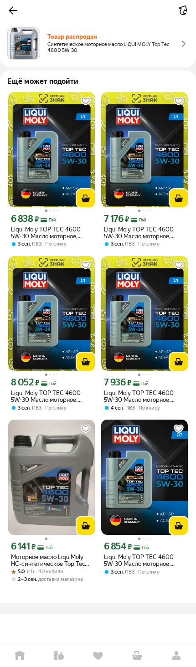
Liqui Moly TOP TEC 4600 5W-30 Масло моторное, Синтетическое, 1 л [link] (46, 233)
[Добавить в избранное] (85, 101)
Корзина (137, 656)
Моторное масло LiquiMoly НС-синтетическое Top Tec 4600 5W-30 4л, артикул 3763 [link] (48, 560)
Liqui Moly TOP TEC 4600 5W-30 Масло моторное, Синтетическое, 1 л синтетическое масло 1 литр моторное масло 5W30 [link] (143, 560)
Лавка (58, 656)
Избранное (98, 656)
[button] (12, 10)
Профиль (176, 656)
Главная (19, 656)
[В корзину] (86, 198)
